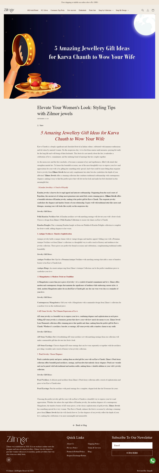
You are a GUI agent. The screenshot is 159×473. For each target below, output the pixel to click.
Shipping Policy (94, 444)
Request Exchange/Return (76, 455)
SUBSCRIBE (132, 453)
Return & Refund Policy (76, 451)
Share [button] (41, 125)
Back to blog (81, 425)
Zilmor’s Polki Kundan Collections (67, 220)
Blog (89, 451)
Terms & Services (94, 448)
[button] (105, 10)
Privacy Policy (72, 448)
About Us (70, 444)
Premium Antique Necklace (72, 259)
